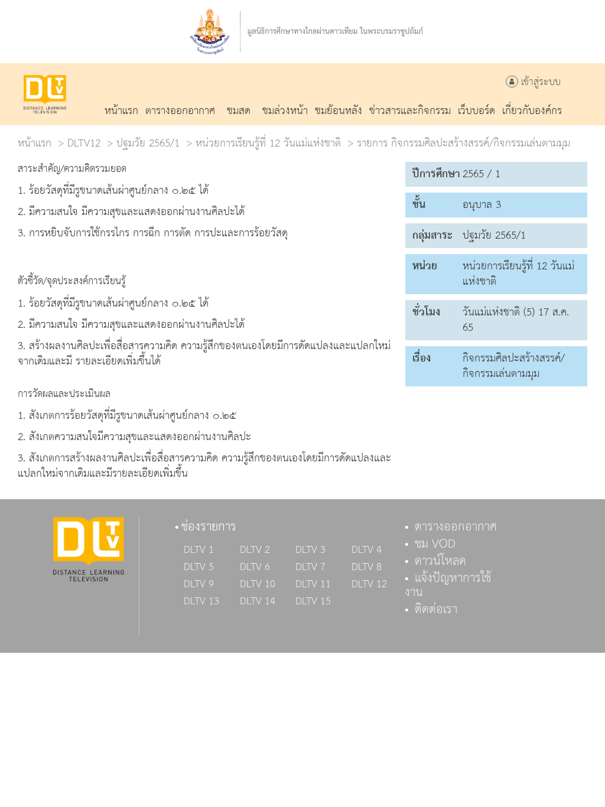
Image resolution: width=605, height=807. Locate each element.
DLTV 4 (367, 550)
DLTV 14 (257, 601)
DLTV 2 (255, 550)
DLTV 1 (199, 550)
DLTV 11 (313, 584)
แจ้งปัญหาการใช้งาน (448, 585)
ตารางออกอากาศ (456, 527)
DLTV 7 (310, 567)
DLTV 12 (369, 584)
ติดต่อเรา (436, 609)
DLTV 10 (257, 584)
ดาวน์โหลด (440, 561)
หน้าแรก (34, 143)
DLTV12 (83, 143)
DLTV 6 (255, 567)
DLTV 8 (367, 567)
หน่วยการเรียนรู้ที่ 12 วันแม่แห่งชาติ (268, 143)
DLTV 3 (310, 550)
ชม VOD (435, 544)
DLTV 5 (199, 567)
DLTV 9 (199, 584)
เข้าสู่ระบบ (539, 82)
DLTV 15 (313, 601)
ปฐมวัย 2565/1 (148, 143)
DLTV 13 (201, 601)
